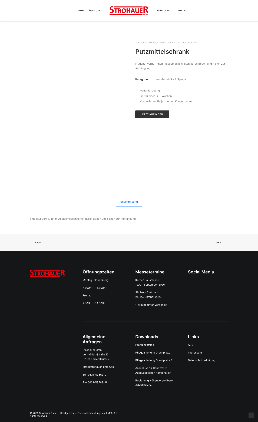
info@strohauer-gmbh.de (98, 366)
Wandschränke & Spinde (162, 42)
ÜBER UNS (95, 10)
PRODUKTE (163, 10)
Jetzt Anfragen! (152, 114)
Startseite (140, 42)
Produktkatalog (144, 344)
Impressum (195, 352)
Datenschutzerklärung (202, 360)
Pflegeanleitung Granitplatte (152, 352)
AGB (190, 344)
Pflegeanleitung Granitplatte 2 (154, 360)
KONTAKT (183, 10)
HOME (81, 10)
